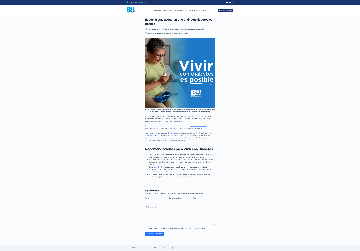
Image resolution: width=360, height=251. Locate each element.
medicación (159, 167)
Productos (168, 10)
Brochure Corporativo (225, 10)
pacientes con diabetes (198, 126)
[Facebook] (232, 2)
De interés (186, 33)
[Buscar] (215, 10)
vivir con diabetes (173, 133)
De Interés (193, 10)
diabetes (202, 169)
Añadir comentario (151, 207)
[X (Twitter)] (227, 2)
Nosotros (157, 10)
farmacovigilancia (180, 10)
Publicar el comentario (154, 233)
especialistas (149, 135)
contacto (202, 10)
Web (194, 198)
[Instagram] (230, 2)
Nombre (148, 198)
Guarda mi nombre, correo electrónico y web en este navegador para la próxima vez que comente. (176, 228)
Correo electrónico (176, 198)
